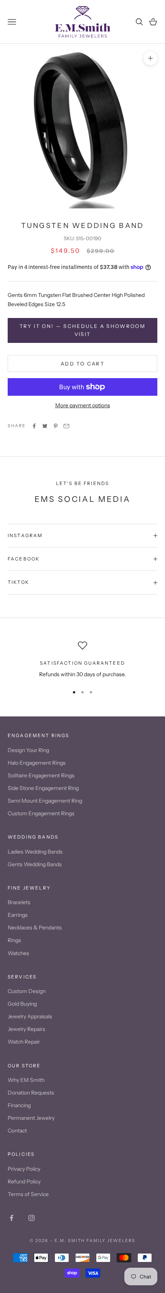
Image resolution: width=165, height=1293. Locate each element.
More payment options (82, 405)
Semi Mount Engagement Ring (45, 800)
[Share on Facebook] (34, 426)
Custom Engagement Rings (41, 813)
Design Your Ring (28, 750)
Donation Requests (31, 1092)
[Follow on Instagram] (31, 1218)
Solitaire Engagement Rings (41, 775)
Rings (14, 940)
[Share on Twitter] (45, 426)
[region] (82, 660)
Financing (19, 1105)
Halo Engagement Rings (37, 762)
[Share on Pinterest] (56, 426)
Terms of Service (28, 1194)
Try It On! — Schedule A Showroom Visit (82, 330)
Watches (18, 953)
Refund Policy (24, 1181)
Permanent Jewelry (31, 1117)
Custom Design (27, 991)
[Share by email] (66, 426)
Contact (17, 1130)
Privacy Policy (24, 1168)
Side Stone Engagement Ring (43, 788)
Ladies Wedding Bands (35, 851)
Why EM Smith (26, 1080)
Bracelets (19, 902)
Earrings (18, 914)
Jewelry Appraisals (30, 1016)
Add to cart (82, 364)
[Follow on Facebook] (11, 1218)
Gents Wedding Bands (35, 864)
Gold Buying (22, 1003)
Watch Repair (24, 1041)
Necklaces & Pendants (35, 927)
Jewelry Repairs (26, 1029)
